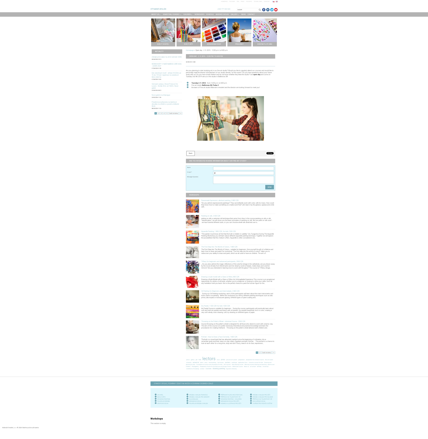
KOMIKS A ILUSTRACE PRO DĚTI (231, 403)
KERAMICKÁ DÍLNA (195, 401)
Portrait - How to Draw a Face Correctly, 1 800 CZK (219, 337)
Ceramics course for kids (256, 362)
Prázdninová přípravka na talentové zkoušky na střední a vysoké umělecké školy (165, 104)
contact (202, 368)
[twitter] (272, 9)
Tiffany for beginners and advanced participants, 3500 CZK (222, 261)
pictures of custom (231, 359)
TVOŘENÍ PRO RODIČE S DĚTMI (262, 403)
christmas (266, 366)
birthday (259, 366)
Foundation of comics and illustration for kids (209, 364)
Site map (232, 1)
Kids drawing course (237, 364)
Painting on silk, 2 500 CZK (210, 216)
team (206, 362)
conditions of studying (192, 368)
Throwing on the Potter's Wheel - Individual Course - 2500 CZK (223, 321)
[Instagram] (268, 9)
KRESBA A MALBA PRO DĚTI (261, 395)
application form (243, 362)
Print (242, 1)
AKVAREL (160, 395)
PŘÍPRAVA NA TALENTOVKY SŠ (262, 399)
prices (188, 359)
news (218, 359)
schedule (188, 362)
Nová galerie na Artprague (161, 95)
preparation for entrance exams (255, 359)
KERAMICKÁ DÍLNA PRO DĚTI (230, 401)
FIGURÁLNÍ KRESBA (163, 401)
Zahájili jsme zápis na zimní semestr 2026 (167, 57)
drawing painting (219, 368)
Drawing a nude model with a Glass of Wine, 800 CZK (220, 277)
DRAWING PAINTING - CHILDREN (231, 399)
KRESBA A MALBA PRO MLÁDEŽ (263, 397)
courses (208, 369)
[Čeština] (274, 1)
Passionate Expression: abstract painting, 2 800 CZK (220, 200)
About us (246, 366)
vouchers (227, 362)
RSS (238, 1)
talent (201, 362)
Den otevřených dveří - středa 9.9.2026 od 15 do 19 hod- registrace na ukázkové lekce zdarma (166, 75)
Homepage (224, 1)
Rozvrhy (249, 1)
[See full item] (192, 206)
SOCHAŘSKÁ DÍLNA (259, 401)
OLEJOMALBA (193, 399)
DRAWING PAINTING (163, 399)
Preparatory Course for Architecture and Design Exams (215, 366)
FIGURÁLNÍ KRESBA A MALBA (198, 403)
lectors (209, 358)
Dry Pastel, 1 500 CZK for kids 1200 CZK (215, 306)
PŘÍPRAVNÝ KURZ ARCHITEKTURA (231, 395)
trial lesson (220, 362)
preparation (241, 359)
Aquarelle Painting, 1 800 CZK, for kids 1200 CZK (218, 231)
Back (190, 153)
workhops (234, 362)
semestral (196, 362)
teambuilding (212, 362)
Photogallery (195, 366)
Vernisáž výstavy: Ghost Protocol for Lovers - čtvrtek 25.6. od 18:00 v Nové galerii (165, 86)
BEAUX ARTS (161, 397)
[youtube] (276, 9)
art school (253, 366)
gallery (192, 359)
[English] (277, 1)
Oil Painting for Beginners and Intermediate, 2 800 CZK (220, 291)
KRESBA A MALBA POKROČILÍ (198, 395)
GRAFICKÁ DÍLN (162, 403)
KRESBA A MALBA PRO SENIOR (199, 397)
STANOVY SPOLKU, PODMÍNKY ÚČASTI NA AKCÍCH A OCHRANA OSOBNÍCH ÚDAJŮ (183, 384)
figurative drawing (231, 368)
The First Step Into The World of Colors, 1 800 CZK (219, 247)
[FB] (263, 9)
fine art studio (269, 359)
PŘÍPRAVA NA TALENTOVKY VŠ (230, 397)
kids (200, 359)
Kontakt (267, 1)
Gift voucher (227, 364)
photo (223, 360)
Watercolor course (237, 366)
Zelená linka (258, 1)
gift (197, 359)
